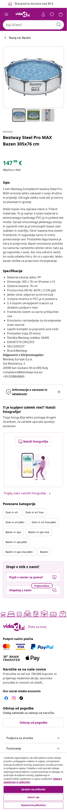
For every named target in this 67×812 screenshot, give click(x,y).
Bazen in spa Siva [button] (38, 532)
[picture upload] (33, 466)
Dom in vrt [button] (12, 512)
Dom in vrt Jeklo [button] (15, 522)
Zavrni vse (33, 797)
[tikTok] (21, 698)
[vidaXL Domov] (23, 14)
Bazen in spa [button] (13, 532)
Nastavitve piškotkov (33, 805)
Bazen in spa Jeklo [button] (16, 542)
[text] (12, 164)
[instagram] (14, 698)
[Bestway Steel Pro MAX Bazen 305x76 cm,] (33, 77)
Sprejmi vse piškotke (33, 789)
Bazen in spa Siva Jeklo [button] (19, 552)
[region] (33, 781)
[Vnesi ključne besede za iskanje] (58, 24)
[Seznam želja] (52, 14)
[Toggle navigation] (6, 14)
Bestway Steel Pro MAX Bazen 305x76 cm (27, 140)
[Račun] (43, 14)
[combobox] (33, 24)
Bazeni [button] (44, 552)
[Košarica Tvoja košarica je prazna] (60, 14)
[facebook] (6, 698)
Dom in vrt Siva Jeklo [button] (44, 522)
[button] (30, 3)
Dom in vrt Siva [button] (34, 512)
